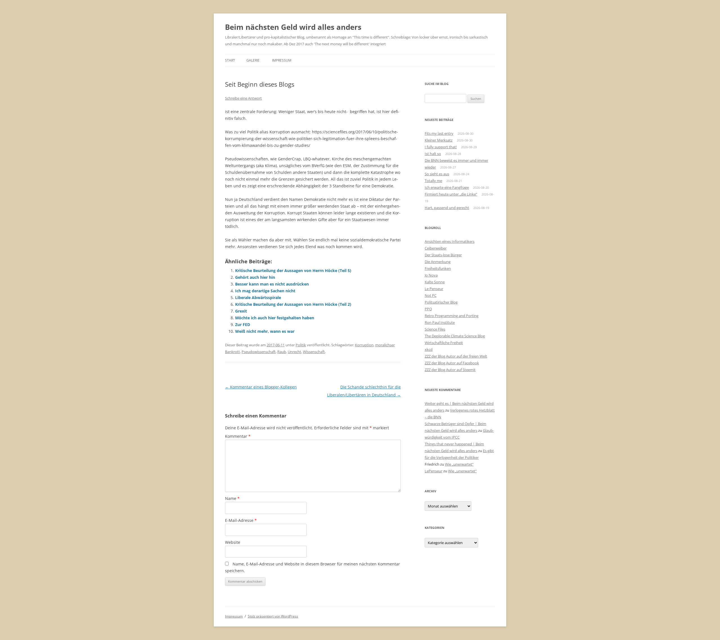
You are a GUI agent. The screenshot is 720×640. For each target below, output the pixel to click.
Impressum (281, 60)
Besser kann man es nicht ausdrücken (272, 284)
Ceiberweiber (436, 248)
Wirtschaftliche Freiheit (444, 342)
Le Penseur (434, 288)
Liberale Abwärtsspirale (258, 297)
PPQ (428, 308)
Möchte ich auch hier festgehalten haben (274, 317)
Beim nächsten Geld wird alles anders (293, 27)
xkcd (429, 349)
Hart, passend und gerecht (447, 207)
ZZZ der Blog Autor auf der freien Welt (456, 356)
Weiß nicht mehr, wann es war (264, 331)
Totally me (433, 180)
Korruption (364, 344)
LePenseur (433, 470)
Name (232, 498)
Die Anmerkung (438, 261)
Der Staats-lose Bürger (443, 254)
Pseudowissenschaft (259, 351)
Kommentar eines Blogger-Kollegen (261, 387)
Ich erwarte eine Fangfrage (447, 187)
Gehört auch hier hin (255, 277)
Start (230, 60)
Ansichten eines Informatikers (449, 241)
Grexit (241, 311)
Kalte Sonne (435, 281)
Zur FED (242, 324)
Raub (281, 351)
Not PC (430, 295)
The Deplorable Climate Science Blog (455, 335)
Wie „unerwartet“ (459, 464)
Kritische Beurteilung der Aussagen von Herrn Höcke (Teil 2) (293, 304)
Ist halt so (433, 153)
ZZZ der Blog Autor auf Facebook (452, 362)
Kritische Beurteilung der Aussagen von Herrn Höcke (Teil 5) (293, 270)
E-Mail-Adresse (241, 520)
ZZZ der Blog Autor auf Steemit (450, 369)
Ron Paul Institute (440, 322)
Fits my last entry (439, 133)
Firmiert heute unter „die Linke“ (451, 194)
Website (232, 542)
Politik (301, 344)
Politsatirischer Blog (441, 302)
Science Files (435, 329)
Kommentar (238, 436)
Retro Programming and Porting (451, 315)
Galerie (253, 60)
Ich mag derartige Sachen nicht (265, 290)
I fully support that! (441, 146)
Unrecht (294, 351)
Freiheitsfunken (438, 268)
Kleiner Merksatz (439, 140)
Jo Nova (431, 275)
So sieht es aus (437, 173)
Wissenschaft (314, 351)
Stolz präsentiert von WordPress (273, 616)
